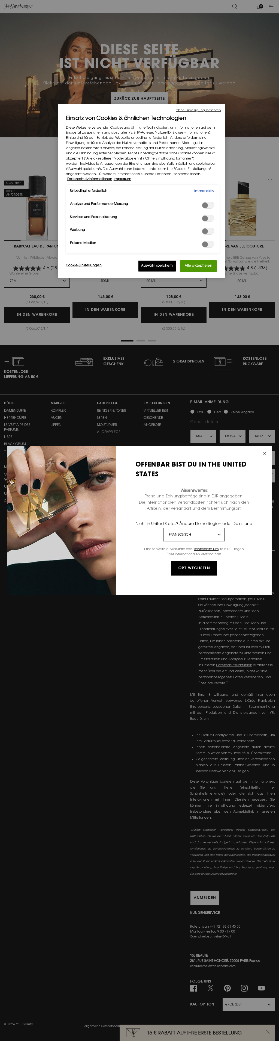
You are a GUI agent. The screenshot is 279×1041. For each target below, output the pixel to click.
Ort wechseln (194, 568)
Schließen (264, 453)
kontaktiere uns (206, 549)
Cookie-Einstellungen (84, 265)
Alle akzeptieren (198, 265)
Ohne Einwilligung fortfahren (198, 110)
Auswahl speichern (157, 265)
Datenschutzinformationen (89, 179)
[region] (141, 191)
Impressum (122, 179)
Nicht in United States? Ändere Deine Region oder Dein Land (194, 524)
